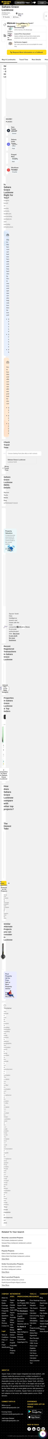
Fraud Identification (6, 1346)
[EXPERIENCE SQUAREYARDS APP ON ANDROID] (35, 1413)
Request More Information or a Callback (28, 52)
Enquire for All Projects (3, 889)
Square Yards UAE (13, 1309)
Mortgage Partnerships (21, 1338)
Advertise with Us (23, 1324)
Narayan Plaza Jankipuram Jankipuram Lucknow (16, 1243)
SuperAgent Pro (22, 1342)
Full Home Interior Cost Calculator (34, 1355)
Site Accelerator (22, 1314)
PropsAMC (13, 1345)
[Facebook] (29, 1429)
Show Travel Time (5, 468)
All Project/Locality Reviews (35, 1328)
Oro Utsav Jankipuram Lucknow (11, 1266)
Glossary (43, 1300)
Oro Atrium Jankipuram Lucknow (11, 1269)
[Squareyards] (6, 3)
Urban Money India (12, 1322)
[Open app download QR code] (46, 16)
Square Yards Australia (13, 1315)
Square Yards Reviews (4, 1320)
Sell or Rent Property (23, 2)
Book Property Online (12, 1350)
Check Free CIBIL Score (34, 1342)
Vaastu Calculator (33, 1312)
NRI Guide (43, 1326)
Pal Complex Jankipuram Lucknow (12, 1240)
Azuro (12, 1340)
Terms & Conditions (5, 1336)
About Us (5, 1298)
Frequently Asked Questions (5, 1313)
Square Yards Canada (12, 1302)
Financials (5, 1308)
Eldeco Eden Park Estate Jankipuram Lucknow (16, 1256)
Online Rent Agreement (33, 1334)
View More (5, 1246)
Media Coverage (5, 1304)
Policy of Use (4, 1341)
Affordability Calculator (34, 1322)
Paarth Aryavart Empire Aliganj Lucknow (14, 1282)
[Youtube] (38, 1429)
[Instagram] (43, 1429)
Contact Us (5, 1326)
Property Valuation (33, 1304)
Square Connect (22, 1308)
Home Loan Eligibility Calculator (33, 1348)
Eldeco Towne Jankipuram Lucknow (13, 1253)
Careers (4, 1300)
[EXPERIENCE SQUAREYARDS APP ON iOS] (34, 1419)
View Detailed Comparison (3, 883)
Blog (41, 1298)
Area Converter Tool (35, 1362)
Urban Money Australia (13, 1330)
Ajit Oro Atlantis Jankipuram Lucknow (13, 1280)
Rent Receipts (34, 1338)
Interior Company (13, 1336)
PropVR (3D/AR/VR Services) (20, 1318)
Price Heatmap (34, 1300)
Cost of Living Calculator (34, 1317)
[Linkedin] (34, 1429)
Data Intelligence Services (22, 1333)
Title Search (34, 1308)
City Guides (43, 1313)
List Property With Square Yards (23, 1304)
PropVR (12, 1343)
